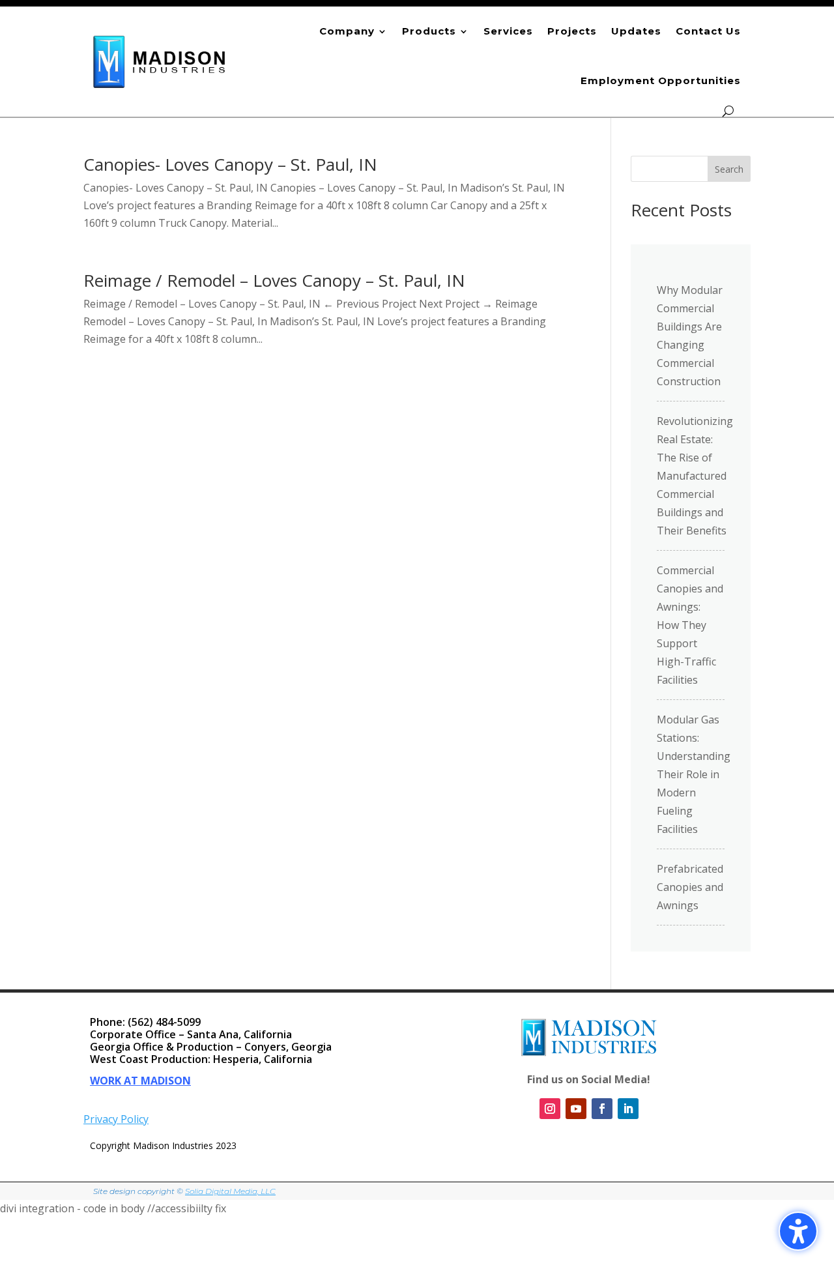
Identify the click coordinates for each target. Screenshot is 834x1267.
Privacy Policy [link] (116, 1119)
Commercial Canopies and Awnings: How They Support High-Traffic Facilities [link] (690, 625)
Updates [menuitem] (636, 31)
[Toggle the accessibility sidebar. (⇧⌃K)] (798, 1231)
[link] (159, 61)
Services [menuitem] (508, 31)
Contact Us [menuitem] (708, 31)
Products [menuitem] (429, 31)
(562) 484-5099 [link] (164, 1022)
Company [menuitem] (347, 31)
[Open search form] (728, 111)
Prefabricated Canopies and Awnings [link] (690, 887)
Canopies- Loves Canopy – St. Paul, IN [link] (230, 164)
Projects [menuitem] (572, 31)
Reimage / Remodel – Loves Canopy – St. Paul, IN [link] (274, 280)
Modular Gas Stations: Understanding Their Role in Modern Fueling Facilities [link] (693, 774)
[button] (821, 1172)
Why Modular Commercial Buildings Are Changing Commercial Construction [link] (690, 335)
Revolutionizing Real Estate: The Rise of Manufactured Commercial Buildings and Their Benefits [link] (695, 476)
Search (729, 169)
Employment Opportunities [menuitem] (661, 80)
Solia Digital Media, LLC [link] (230, 1191)
